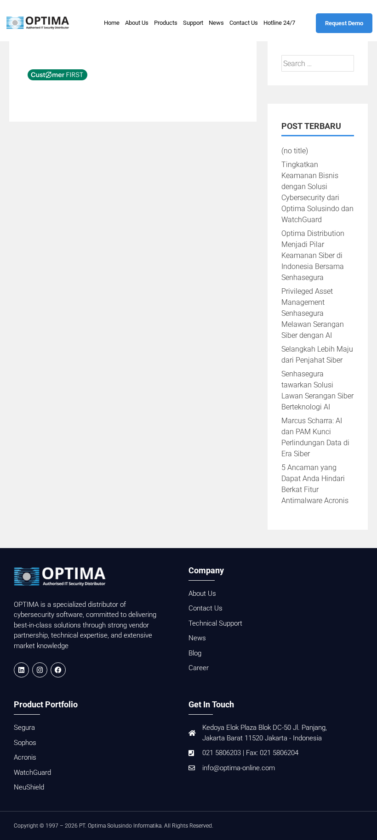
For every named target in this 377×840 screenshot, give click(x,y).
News (216, 22)
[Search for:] (317, 63)
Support (193, 22)
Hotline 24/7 (279, 22)
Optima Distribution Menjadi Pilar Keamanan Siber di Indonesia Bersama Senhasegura (312, 255)
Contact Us (243, 22)
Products (165, 22)
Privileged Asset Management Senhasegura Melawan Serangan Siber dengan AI (312, 313)
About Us (137, 22)
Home (112, 22)
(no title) (294, 150)
